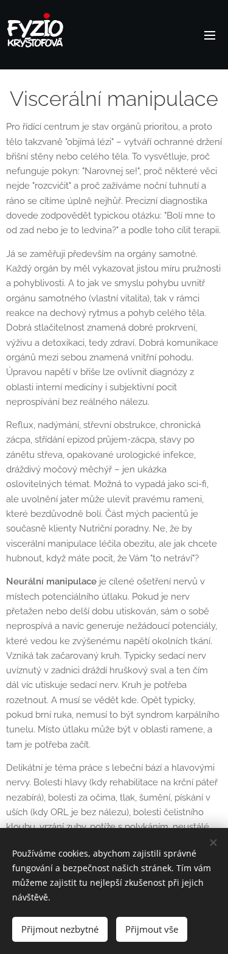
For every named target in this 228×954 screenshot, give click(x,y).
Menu (210, 35)
